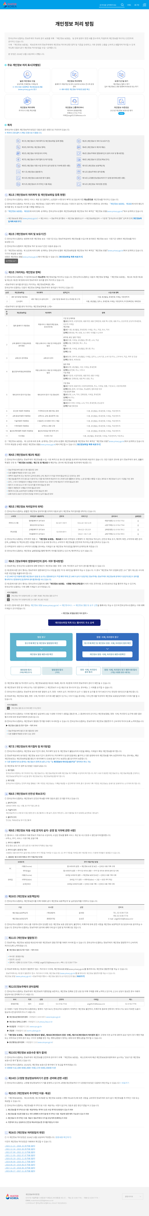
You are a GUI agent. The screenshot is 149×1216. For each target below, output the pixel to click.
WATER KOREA (12, 5)
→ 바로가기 (124, 1082)
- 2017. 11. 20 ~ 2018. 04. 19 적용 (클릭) (20, 1167)
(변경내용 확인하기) (63, 1137)
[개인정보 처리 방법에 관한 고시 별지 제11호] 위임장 (29, 599)
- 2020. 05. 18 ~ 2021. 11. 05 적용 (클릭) (20, 1158)
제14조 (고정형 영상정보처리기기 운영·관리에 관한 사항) (103, 178)
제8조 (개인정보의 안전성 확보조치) (95, 159)
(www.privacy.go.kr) (68, 973)
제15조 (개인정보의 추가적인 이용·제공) (37, 184)
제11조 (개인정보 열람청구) (32, 172)
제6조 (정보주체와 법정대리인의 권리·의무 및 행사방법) (103, 153)
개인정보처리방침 (32, 1194)
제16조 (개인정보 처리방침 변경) (94, 184)
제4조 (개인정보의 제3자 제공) (93, 147)
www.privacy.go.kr (114, 211)
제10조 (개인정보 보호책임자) (93, 165)
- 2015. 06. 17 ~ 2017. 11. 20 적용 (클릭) (20, 1171)
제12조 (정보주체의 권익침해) (93, 172)
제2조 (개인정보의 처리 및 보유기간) (96, 141)
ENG (129, 5)
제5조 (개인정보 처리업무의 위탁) (34, 153)
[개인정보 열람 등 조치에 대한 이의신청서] (26, 708)
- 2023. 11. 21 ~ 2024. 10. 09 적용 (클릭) (20, 1145)
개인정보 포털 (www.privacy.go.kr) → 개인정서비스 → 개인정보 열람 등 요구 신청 (64, 605)
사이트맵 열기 (144, 4)
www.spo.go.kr (36, 1026)
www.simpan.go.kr (45, 1042)
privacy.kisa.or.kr (45, 1021)
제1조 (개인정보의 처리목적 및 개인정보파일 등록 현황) (42, 141)
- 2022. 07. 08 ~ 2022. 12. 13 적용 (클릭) (20, 1152)
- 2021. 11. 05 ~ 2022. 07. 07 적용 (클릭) (20, 1155)
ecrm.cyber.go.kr (34, 1030)
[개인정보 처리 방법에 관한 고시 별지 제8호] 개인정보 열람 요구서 (34, 595)
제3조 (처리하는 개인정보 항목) (33, 147)
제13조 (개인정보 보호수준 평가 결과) (36, 178)
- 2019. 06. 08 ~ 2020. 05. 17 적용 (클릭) (20, 1161)
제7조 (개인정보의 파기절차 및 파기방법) (37, 159)
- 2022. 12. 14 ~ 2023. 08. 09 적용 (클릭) (20, 1149)
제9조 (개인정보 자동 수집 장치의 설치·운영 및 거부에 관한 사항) (46, 165)
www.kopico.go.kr (53, 1016)
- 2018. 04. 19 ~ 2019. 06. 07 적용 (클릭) (20, 1164)
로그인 (136, 5)
